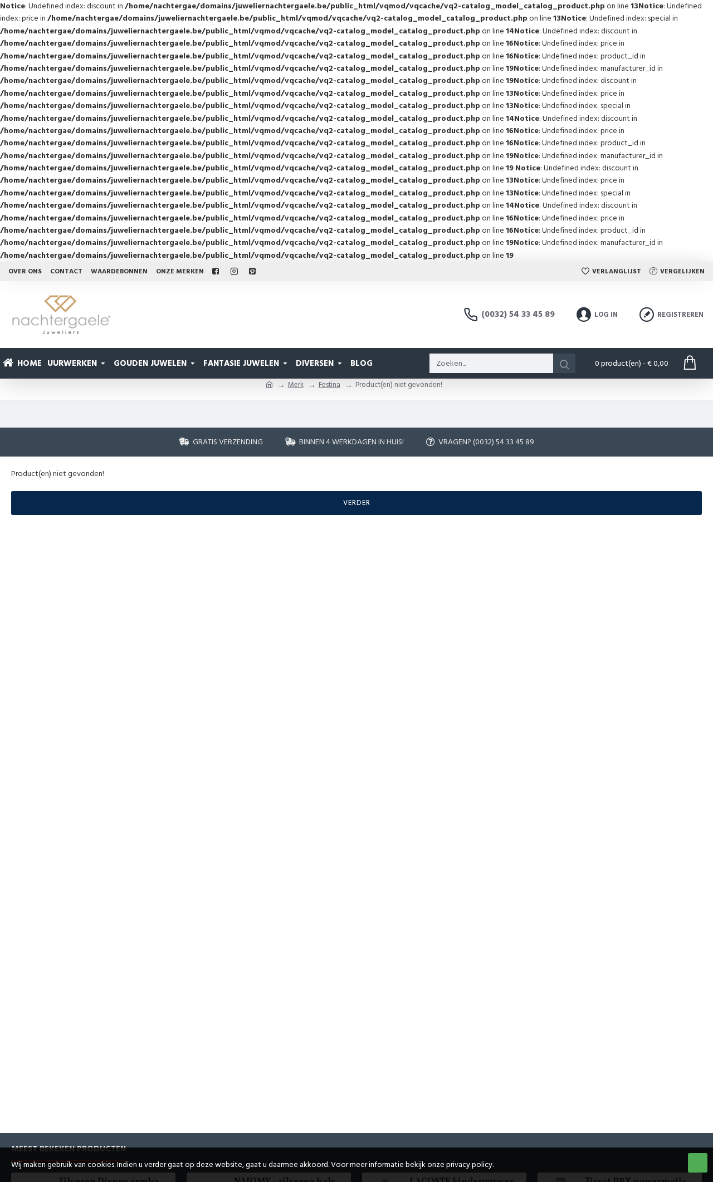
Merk (296, 385)
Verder (356, 503)
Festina (329, 385)
